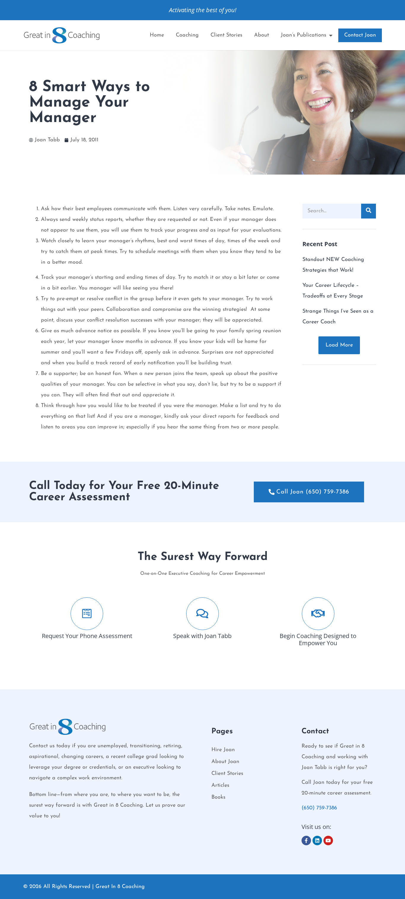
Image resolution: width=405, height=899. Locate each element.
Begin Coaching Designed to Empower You (318, 639)
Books (218, 797)
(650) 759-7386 (319, 808)
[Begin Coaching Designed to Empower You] (318, 613)
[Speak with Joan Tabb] (202, 613)
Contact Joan (360, 35)
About (261, 35)
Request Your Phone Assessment (87, 636)
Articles (220, 785)
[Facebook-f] (306, 840)
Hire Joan (223, 750)
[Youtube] (328, 840)
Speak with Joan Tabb (202, 636)
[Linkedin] (317, 840)
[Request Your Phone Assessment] (87, 613)
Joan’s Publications (303, 35)
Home (157, 35)
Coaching (187, 35)
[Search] (368, 211)
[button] (339, 345)
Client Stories (226, 35)
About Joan (225, 762)
